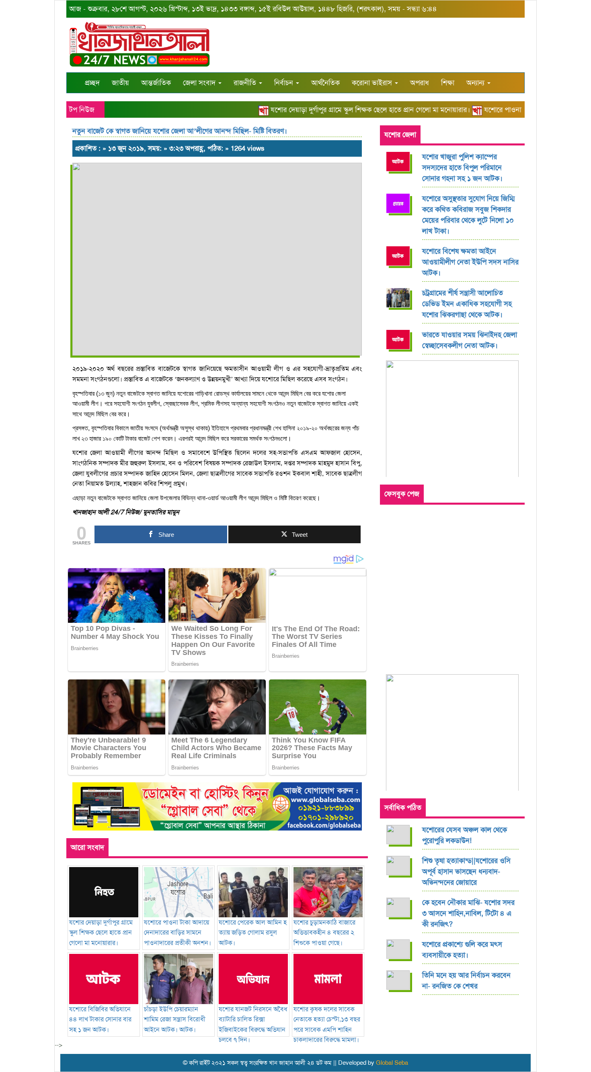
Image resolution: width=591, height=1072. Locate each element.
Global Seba (392, 1063)
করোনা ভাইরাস (373, 83)
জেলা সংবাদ (200, 83)
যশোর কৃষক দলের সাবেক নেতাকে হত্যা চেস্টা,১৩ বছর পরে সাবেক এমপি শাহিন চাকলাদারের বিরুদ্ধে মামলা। (326, 1024)
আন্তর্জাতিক (156, 83)
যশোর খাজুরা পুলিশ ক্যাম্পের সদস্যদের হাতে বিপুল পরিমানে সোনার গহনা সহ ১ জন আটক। (462, 167)
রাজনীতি (246, 83)
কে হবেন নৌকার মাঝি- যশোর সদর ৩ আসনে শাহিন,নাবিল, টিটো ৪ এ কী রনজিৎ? (468, 913)
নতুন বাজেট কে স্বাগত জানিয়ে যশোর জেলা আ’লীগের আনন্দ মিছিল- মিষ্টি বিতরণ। (179, 131)
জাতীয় (120, 83)
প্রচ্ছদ (92, 83)
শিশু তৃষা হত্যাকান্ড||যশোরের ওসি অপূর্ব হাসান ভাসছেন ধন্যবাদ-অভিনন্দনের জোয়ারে (466, 871)
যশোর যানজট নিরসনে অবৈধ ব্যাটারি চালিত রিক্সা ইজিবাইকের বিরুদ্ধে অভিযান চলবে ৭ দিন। (253, 1024)
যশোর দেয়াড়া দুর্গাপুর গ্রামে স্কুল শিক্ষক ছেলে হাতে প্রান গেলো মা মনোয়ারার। (358, 110)
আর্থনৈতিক (325, 83)
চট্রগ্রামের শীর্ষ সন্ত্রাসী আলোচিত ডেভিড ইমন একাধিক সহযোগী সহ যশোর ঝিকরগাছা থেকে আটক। (467, 303)
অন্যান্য (476, 83)
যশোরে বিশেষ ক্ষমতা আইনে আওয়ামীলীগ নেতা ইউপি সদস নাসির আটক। (470, 262)
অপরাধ (419, 83)
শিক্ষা (447, 83)
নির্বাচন (284, 83)
